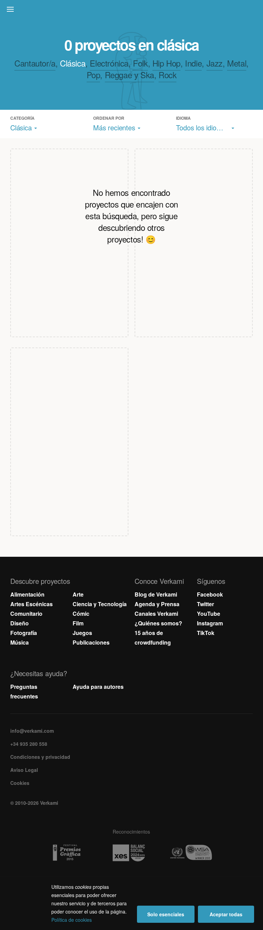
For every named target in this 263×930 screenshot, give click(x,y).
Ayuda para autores (98, 687)
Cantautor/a (34, 63)
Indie (193, 63)
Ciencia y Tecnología (100, 604)
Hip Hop (166, 63)
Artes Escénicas (31, 604)
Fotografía (23, 633)
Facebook (210, 594)
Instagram (210, 623)
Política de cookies (71, 919)
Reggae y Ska (129, 75)
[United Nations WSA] (194, 853)
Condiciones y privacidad (40, 756)
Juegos (82, 633)
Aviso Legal (24, 769)
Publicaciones (91, 642)
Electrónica (109, 63)
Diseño (19, 623)
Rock (167, 75)
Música (19, 642)
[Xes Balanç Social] (131, 853)
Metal (236, 63)
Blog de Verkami (156, 594)
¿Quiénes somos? (158, 623)
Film (78, 623)
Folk (140, 63)
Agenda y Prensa (157, 604)
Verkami (132, 11)
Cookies (19, 782)
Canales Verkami (156, 613)
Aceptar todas (226, 914)
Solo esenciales (165, 914)
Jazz (214, 63)
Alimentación (27, 594)
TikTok (205, 633)
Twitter (205, 604)
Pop (93, 75)
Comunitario (26, 613)
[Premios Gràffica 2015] (69, 853)
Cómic (81, 613)
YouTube (208, 613)
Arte (78, 594)
